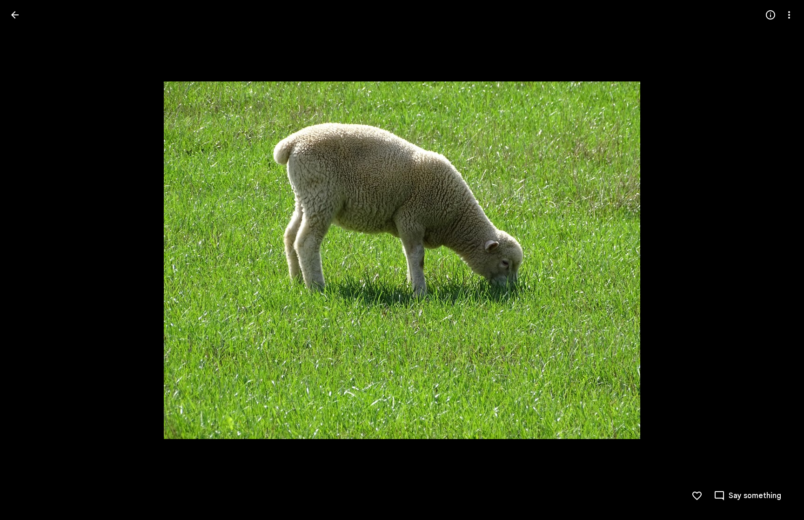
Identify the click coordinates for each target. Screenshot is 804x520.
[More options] (789, 15)
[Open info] (770, 15)
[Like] (697, 495)
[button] (26, 260)
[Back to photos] (15, 15)
